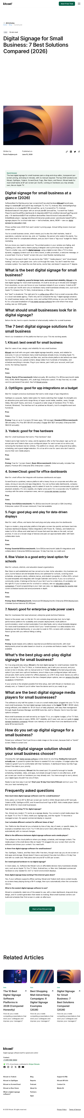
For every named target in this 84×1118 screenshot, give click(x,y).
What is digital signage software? (11, 1093)
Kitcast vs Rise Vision (11, 1088)
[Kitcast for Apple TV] (8, 1048)
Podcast (33, 1084)
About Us (33, 1088)
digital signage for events (63, 586)
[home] (8, 3)
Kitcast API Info (62, 1080)
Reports (33, 1080)
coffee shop (44, 294)
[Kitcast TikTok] (12, 1067)
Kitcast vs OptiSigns (10, 1080)
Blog (10, 25)
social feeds (26, 486)
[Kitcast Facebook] (4, 1067)
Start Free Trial (67, 4)
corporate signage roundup (55, 491)
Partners (33, 1092)
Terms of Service (75, 1109)
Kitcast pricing (41, 382)
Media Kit (60, 1088)
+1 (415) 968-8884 (10, 1060)
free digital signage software (41, 302)
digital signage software (29, 759)
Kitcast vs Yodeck (9, 1077)
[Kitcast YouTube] (23, 1067)
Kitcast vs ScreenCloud (11, 1084)
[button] (79, 3)
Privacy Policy (62, 1109)
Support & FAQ (62, 1077)
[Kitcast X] (15, 1067)
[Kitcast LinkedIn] (19, 1067)
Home (5, 25)
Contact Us (61, 1084)
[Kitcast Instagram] (8, 1067)
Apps (32, 1096)
